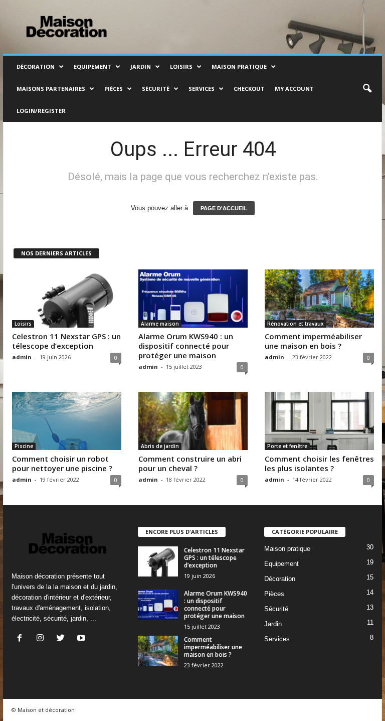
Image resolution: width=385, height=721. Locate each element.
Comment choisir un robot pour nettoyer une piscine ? (62, 463)
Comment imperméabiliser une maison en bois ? (313, 341)
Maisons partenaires (51, 88)
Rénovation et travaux (295, 323)
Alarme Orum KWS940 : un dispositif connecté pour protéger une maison (185, 345)
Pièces (113, 88)
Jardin (140, 66)
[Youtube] (82, 639)
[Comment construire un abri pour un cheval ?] (193, 421)
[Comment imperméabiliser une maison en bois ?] (319, 298)
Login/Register (41, 110)
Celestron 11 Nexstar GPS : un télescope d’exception (66, 341)
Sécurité (155, 88)
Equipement (92, 66)
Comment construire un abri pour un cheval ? (190, 463)
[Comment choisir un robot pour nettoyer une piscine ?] (66, 421)
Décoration (36, 66)
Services (201, 88)
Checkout (249, 88)
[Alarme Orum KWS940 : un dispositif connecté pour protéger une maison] (193, 298)
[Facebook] (22, 639)
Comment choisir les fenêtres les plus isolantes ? (319, 463)
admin (22, 357)
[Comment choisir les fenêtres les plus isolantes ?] (319, 421)
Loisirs (181, 66)
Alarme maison (160, 323)
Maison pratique (239, 66)
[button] (367, 89)
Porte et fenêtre (287, 446)
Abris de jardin (160, 446)
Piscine (24, 446)
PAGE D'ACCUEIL (224, 208)
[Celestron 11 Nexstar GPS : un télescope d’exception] (66, 298)
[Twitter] (63, 639)
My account (294, 88)
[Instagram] (42, 639)
